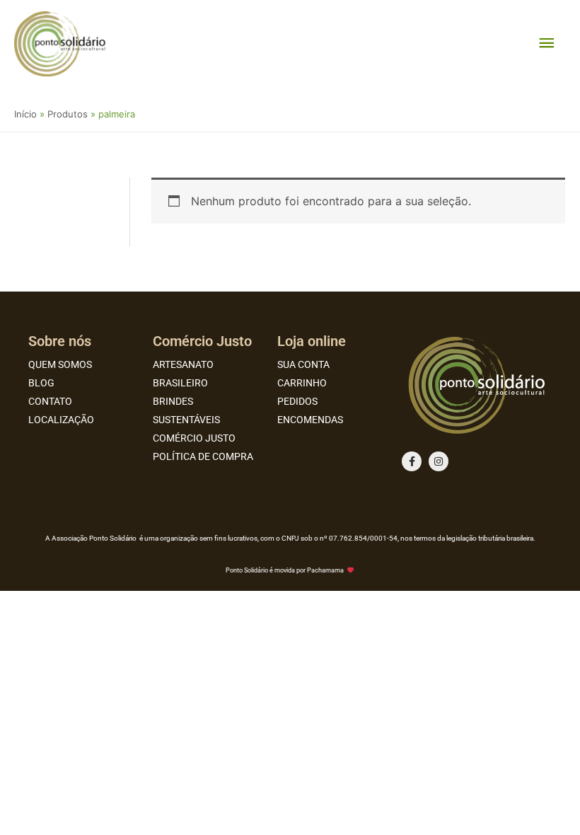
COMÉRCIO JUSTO (194, 438)
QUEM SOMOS (60, 364)
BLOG (41, 382)
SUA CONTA (303, 364)
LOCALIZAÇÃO (61, 419)
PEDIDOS (297, 401)
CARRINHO (302, 382)
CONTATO (50, 401)
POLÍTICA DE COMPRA (203, 456)
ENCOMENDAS (310, 419)
